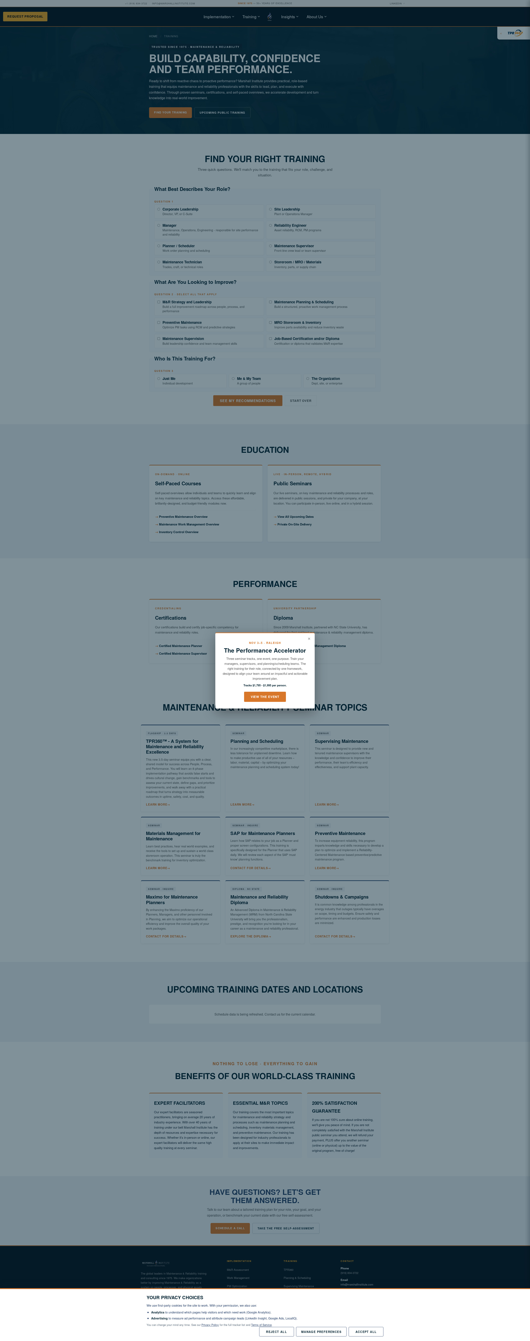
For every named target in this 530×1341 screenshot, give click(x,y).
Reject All (276, 1332)
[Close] (309, 638)
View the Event (265, 696)
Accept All (366, 1332)
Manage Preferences (321, 1332)
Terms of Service (261, 1325)
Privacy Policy (210, 1325)
